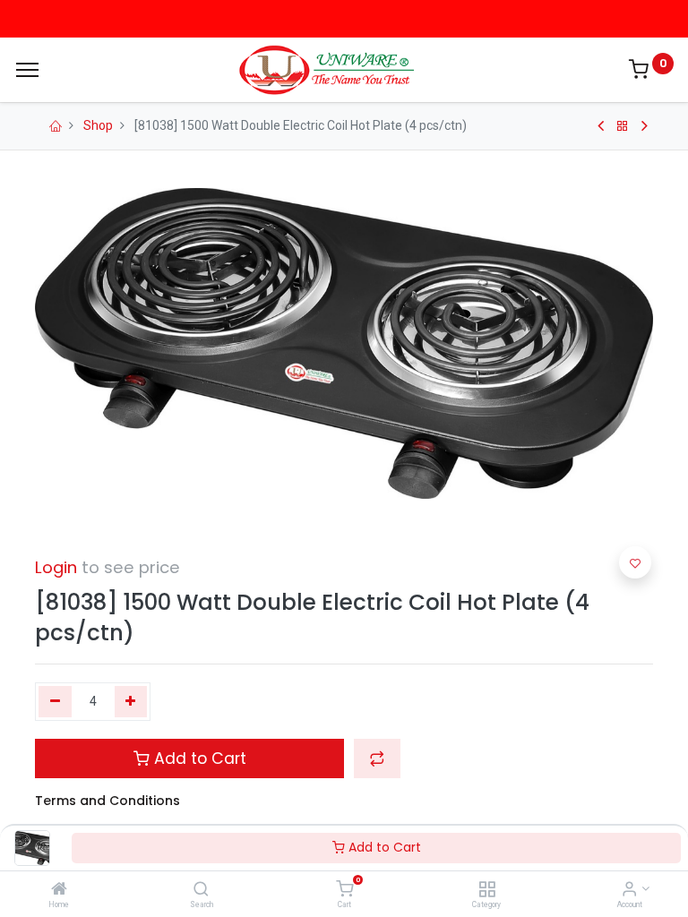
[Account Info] (629, 890)
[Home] (59, 890)
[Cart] (344, 890)
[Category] (486, 890)
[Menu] (27, 70)
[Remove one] (55, 702)
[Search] (201, 890)
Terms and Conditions (107, 801)
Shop (98, 125)
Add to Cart (383, 847)
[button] (377, 758)
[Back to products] (622, 126)
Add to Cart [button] (198, 758)
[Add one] (131, 702)
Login (56, 567)
